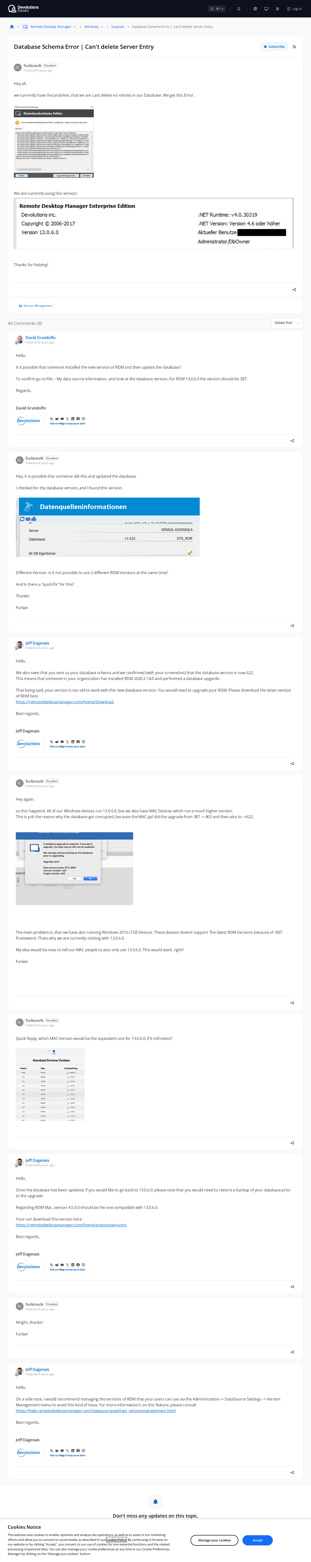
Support (117, 26)
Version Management (38, 306)
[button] (296, 323)
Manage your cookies (214, 1540)
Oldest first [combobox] (283, 322)
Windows (91, 26)
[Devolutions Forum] (24, 8)
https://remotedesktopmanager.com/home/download (65, 702)
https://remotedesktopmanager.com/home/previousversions (71, 1225)
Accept (258, 1540)
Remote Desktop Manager (51, 26)
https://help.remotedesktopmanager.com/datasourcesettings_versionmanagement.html (95, 1410)
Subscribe (277, 46)
